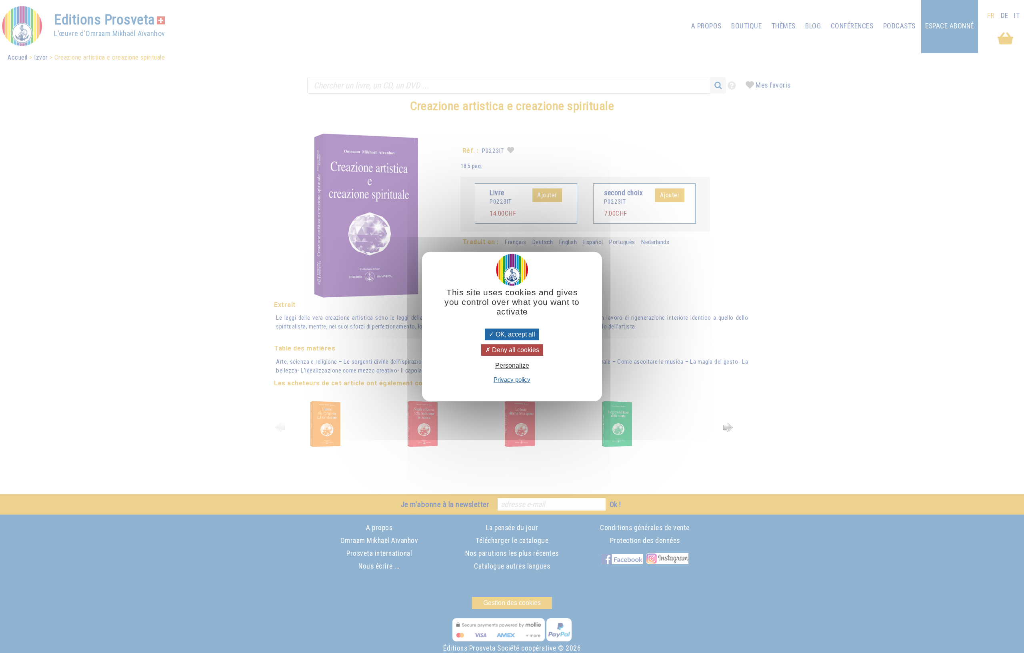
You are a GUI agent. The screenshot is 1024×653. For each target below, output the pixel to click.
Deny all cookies (514, 350)
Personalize (512, 366)
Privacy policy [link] (512, 379)
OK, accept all (514, 334)
